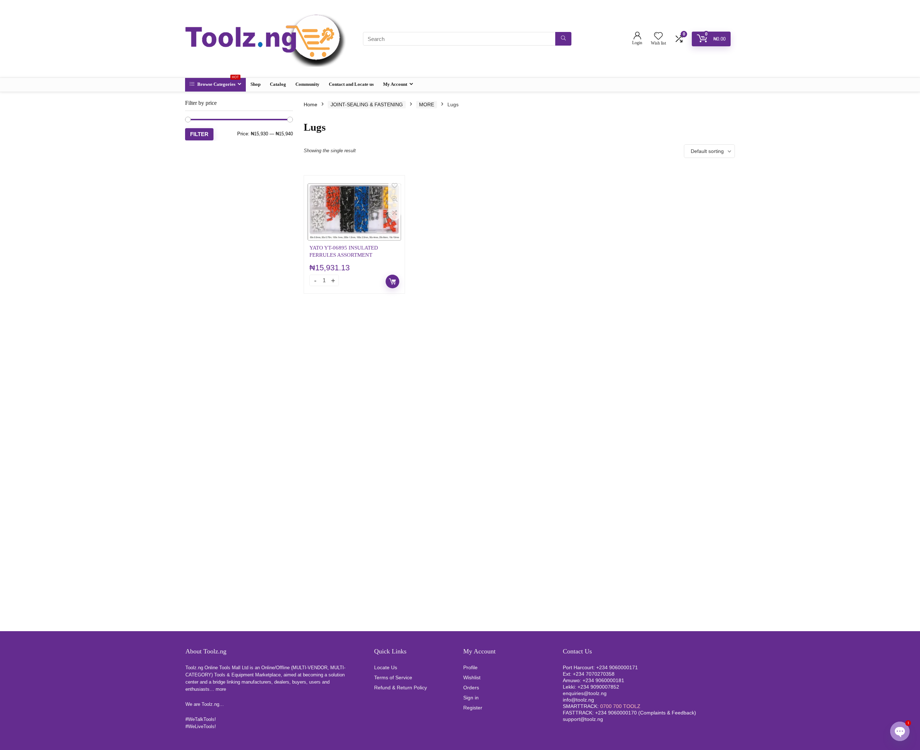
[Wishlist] (658, 36)
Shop (255, 84)
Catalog (278, 84)
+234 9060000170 (616, 713)
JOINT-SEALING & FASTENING (367, 104)
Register (472, 708)
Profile (470, 667)
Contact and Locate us (351, 84)
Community (307, 84)
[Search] (563, 39)
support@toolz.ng (583, 719)
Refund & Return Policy (400, 687)
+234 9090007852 (598, 687)
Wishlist (471, 677)
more (221, 689)
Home (310, 104)
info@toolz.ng (578, 700)
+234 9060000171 (617, 667)
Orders (471, 687)
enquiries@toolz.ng (585, 693)
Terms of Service (393, 677)
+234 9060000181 (603, 680)
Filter (199, 134)
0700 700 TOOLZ (620, 706)
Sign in (471, 697)
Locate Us (385, 667)
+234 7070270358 (594, 674)
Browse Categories (217, 82)
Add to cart (392, 281)
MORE (426, 104)
